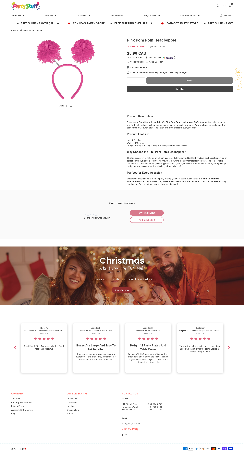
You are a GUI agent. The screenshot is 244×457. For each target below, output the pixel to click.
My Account (72, 399)
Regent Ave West (130, 407)
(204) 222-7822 (155, 410)
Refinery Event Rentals (21, 402)
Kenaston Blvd (128, 410)
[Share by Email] (71, 105)
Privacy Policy (17, 406)
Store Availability (138, 67)
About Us (15, 399)
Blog (13, 414)
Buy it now (180, 89)
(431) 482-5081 (155, 407)
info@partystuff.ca (131, 423)
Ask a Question (156, 62)
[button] (230, 5)
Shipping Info (73, 410)
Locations (71, 406)
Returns (70, 414)
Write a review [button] (147, 212)
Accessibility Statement (22, 410)
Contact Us (72, 402)
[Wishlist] (224, 5)
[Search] (218, 5)
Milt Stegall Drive (130, 404)
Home (13, 30)
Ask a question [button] (147, 220)
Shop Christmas (122, 290)
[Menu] (220, 5)
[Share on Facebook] (67, 105)
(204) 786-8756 (155, 404)
